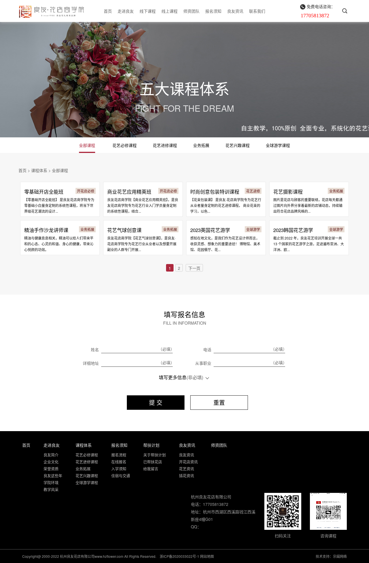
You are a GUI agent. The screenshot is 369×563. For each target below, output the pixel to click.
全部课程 (87, 145)
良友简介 (51, 454)
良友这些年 (53, 475)
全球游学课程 (278, 145)
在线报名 (118, 461)
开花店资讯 (188, 461)
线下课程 (148, 11)
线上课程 (169, 11)
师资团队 (191, 11)
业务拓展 (201, 145)
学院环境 (51, 482)
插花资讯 (186, 475)
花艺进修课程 (165, 145)
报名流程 (118, 454)
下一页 (194, 268)
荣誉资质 (51, 468)
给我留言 (150, 468)
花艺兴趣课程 (237, 145)
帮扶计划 (151, 445)
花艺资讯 (186, 468)
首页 (108, 11)
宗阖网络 (340, 556)
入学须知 (118, 468)
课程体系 (39, 170)
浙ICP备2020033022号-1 (179, 556)
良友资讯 (235, 11)
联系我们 (257, 11)
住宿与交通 (120, 475)
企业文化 (51, 461)
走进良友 (126, 11)
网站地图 (207, 556)
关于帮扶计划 (154, 454)
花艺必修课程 (124, 145)
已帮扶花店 (152, 461)
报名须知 (213, 11)
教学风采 (51, 489)
